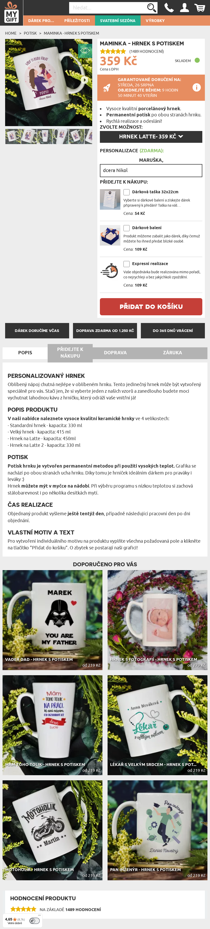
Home (11, 33)
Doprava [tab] (115, 353)
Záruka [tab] (172, 353)
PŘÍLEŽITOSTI (77, 21)
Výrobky (155, 21)
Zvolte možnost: (121, 127)
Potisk (30, 33)
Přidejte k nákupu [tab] (70, 353)
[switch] (34, 921)
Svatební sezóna (117, 21)
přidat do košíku (151, 306)
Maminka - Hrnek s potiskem (71, 33)
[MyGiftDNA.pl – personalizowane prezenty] (11, 13)
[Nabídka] (39, 916)
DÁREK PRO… (41, 21)
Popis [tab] (25, 353)
